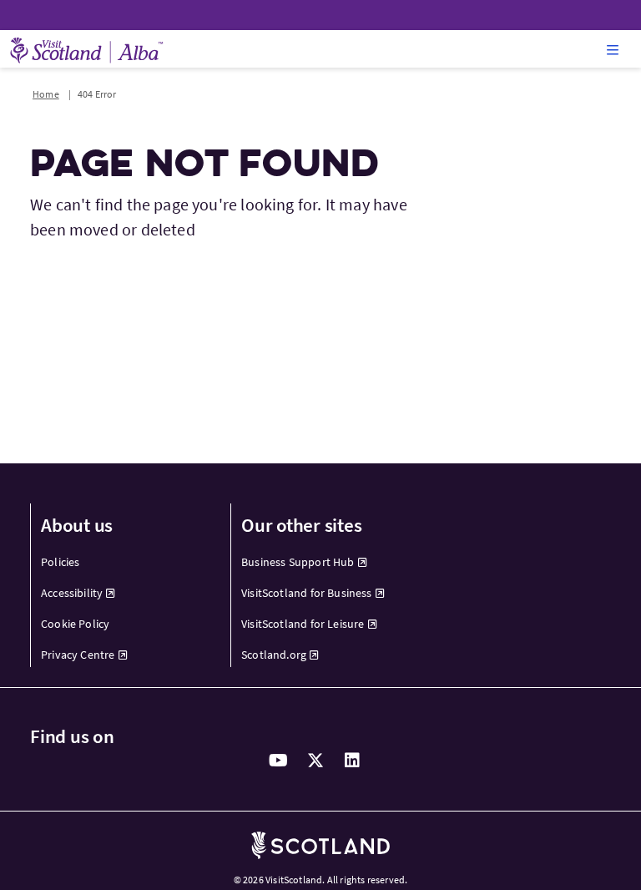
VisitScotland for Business (306, 592)
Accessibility (72, 592)
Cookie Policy (75, 623)
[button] (612, 49)
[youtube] (278, 760)
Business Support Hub (298, 561)
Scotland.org (273, 654)
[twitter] (315, 760)
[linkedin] (352, 760)
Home (46, 94)
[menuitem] (120, 562)
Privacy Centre (78, 654)
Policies (60, 561)
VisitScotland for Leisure (303, 623)
